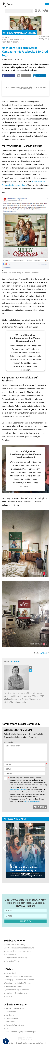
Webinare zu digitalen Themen (18, 983)
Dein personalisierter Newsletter (19, 977)
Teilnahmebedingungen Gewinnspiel (20, 1032)
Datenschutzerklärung (31, 801)
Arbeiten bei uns (12, 1018)
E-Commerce (10, 954)
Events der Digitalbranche (16, 993)
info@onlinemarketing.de (18, 789)
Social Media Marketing (15, 945)
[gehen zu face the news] (30, 670)
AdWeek (43, 653)
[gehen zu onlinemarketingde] (36, 10)
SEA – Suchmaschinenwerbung (18, 951)
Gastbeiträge (10, 1012)
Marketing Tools (12, 961)
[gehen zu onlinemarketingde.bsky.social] (46, 11)
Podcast (8, 996)
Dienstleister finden (13, 986)
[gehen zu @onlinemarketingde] (39, 11)
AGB (7, 1028)
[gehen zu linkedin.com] (43, 11)
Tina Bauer (15, 661)
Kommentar (9, 742)
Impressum (10, 1022)
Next (45, 848)
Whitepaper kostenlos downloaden (19, 980)
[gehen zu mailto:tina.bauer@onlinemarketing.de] (30, 667)
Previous (5, 848)
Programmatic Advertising (13, 39)
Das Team (9, 1015)
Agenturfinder (11, 973)
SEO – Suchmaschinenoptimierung (19, 948)
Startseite (6, 37)
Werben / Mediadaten (14, 1008)
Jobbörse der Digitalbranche (17, 990)
